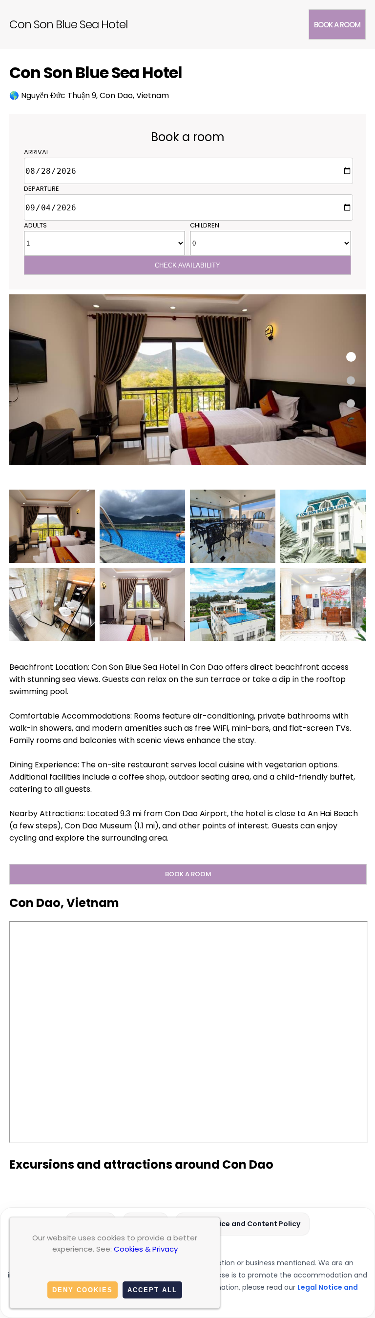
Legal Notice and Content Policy (242, 1224)
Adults (35, 225)
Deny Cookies (82, 1290)
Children (204, 225)
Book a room (337, 25)
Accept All (152, 1290)
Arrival (36, 152)
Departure (41, 188)
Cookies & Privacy (146, 1249)
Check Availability (187, 265)
